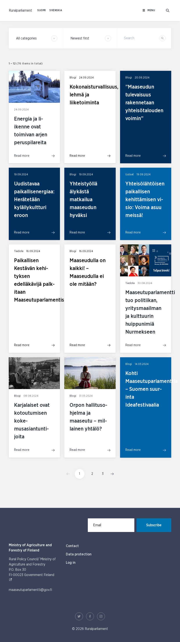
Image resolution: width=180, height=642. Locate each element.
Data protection (79, 554)
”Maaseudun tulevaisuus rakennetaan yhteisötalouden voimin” (144, 102)
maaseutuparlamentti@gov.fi (30, 590)
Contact (72, 546)
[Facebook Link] (90, 616)
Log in (71, 562)
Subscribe (154, 525)
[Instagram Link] (101, 616)
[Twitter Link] (79, 616)
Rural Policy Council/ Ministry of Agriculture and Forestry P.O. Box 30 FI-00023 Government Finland (33, 567)
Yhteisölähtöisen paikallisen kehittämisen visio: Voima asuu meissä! (144, 199)
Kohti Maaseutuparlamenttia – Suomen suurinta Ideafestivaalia (151, 389)
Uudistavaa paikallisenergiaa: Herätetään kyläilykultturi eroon (34, 199)
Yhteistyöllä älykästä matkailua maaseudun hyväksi (83, 199)
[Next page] (111, 473)
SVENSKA (55, 10)
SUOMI (41, 10)
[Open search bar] (167, 10)
